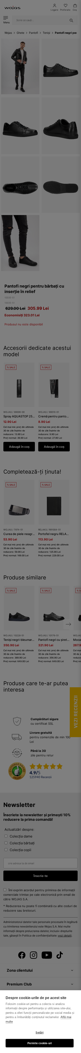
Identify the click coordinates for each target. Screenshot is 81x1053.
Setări (39, 1032)
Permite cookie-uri (39, 1043)
